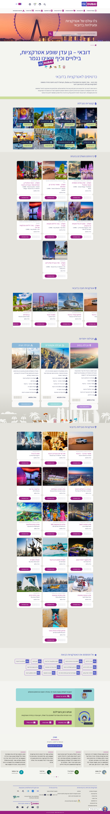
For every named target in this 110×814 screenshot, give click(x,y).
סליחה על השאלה (61, 696)
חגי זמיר (42, 771)
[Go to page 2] (54, 776)
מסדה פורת (97, 771)
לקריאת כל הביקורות (55, 746)
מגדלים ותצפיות (58, 10)
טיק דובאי (92, 45)
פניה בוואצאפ (62, 722)
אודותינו (79, 791)
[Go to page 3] (53, 776)
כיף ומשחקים (47, 10)
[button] (105, 809)
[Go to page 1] (56, 776)
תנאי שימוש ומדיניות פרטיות (74, 796)
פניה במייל (30, 722)
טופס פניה (45, 722)
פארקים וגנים (80, 10)
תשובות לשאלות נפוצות (52, 791)
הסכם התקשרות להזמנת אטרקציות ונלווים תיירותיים (69, 793)
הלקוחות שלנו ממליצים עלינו (71, 801)
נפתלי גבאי (70, 771)
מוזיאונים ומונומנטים (17, 10)
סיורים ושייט (37, 10)
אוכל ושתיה (28, 10)
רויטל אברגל (14, 771)
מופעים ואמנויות (69, 10)
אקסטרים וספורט (91, 10)
